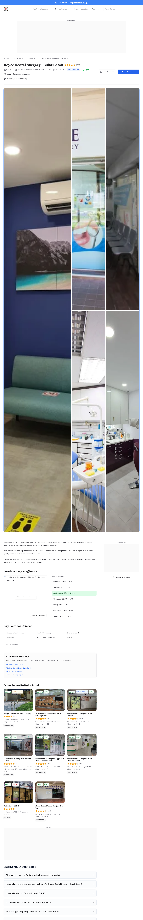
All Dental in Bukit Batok (14, 665)
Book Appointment (130, 72)
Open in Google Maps (39, 615)
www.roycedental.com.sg (17, 78)
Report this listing (123, 577)
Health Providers (62, 9)
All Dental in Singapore (14, 671)
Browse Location (81, 9)
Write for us (110, 9)
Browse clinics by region (14, 675)
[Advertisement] (71, 37)
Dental (32, 58)
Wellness (95, 9)
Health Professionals (41, 9)
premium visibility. (80, 3)
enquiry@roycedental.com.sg (18, 74)
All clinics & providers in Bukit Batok (18, 668)
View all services (12, 645)
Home (6, 58)
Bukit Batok (19, 58)
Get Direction (108, 72)
